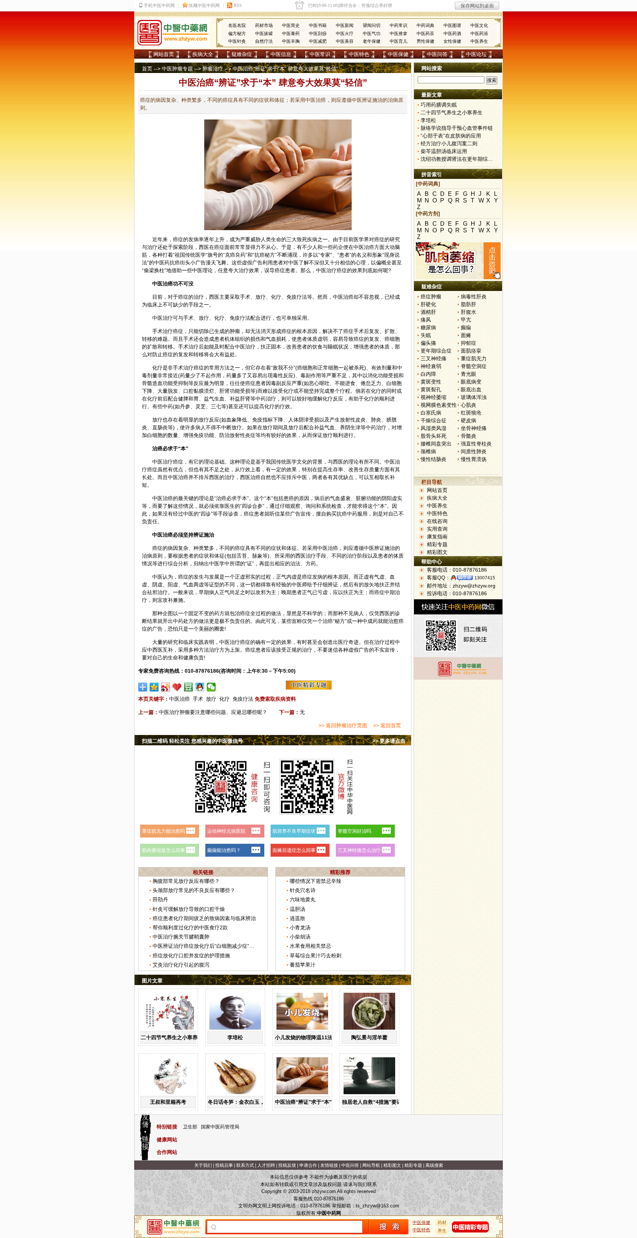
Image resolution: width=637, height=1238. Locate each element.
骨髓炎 (468, 436)
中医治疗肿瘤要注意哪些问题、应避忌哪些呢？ (213, 712)
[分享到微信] (211, 687)
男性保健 (425, 41)
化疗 (224, 699)
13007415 (484, 577)
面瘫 (466, 335)
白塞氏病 (431, 413)
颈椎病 (428, 451)
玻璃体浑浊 (474, 397)
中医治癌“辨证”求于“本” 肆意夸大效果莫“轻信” (330, 1102)
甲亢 (466, 320)
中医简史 (291, 25)
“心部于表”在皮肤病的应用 (451, 136)
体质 (312, 339)
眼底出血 (471, 389)
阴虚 (157, 584)
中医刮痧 (318, 33)
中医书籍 (318, 25)
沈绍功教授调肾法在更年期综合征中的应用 (470, 159)
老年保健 (371, 41)
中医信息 (281, 54)
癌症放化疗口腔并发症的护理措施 (191, 955)
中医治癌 (179, 699)
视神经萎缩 (433, 397)
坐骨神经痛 (474, 428)
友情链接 (329, 1165)
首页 (147, 69)
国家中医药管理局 (220, 1127)
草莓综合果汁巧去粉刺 (315, 955)
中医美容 (345, 41)
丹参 (185, 406)
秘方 (270, 255)
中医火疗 (345, 33)
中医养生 (479, 41)
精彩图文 (437, 552)
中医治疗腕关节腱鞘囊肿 (181, 937)
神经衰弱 (431, 366)
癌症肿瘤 (431, 296)
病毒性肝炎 (474, 296)
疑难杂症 (242, 54)
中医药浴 (479, 33)
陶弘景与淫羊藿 (369, 1037)
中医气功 (371, 33)
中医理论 (202, 270)
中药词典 (425, 25)
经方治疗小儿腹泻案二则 (449, 143)
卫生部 (190, 1127)
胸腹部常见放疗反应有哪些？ (186, 881)
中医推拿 (398, 33)
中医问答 (437, 54)
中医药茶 (425, 33)
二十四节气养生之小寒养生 (172, 1037)
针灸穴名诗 (303, 890)
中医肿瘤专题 (177, 69)
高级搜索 (434, 1165)
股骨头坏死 (433, 436)
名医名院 (237, 25)
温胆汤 (297, 909)
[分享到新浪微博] (165, 687)
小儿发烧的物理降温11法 (304, 1037)
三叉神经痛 (433, 358)
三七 (216, 406)
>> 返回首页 (387, 725)
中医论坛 (476, 54)
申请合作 (308, 1165)
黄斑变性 (431, 382)
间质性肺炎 (474, 451)
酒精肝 (428, 312)
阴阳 (387, 498)
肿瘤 (235, 331)
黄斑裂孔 (431, 389)
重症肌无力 (474, 358)
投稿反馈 (287, 1165)
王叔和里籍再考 (168, 1102)
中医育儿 (398, 41)
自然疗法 (264, 41)
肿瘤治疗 (212, 69)
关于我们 (203, 1165)
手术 (198, 699)
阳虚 (173, 584)
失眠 (426, 335)
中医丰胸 (291, 41)
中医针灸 (237, 41)
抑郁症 (468, 343)
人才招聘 (266, 1165)
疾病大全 (202, 54)
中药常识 (398, 25)
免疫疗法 (243, 699)
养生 (442, 1230)
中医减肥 (318, 41)
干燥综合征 (433, 420)
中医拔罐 (264, 33)
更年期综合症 (436, 351)
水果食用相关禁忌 (310, 946)
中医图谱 (452, 25)
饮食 (317, 347)
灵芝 (200, 406)
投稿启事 (224, 1165)
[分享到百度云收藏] (177, 687)
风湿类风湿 (433, 428)
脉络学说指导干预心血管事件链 (457, 128)
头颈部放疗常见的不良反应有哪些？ (194, 890)
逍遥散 (297, 918)
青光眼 (468, 374)
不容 (364, 297)
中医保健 (398, 54)
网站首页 (163, 54)
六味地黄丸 (303, 899)
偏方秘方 (237, 33)
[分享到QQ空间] (154, 687)
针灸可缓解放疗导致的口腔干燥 (189, 909)
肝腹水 (468, 312)
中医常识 (320, 54)
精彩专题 (437, 544)
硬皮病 (468, 420)
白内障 (428, 374)
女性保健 (452, 41)
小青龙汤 (300, 927)
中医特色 (359, 54)
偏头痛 (428, 343)
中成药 (370, 621)
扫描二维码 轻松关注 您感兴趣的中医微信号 (192, 741)
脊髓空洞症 (474, 366)
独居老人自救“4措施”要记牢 (374, 1102)
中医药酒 (452, 33)
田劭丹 (160, 899)
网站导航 (371, 1165)
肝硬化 (428, 304)
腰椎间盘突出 (436, 444)
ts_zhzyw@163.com (377, 1205)
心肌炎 (468, 405)
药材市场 (264, 25)
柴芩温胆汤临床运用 (444, 151)
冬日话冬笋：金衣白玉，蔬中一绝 (246, 1102)
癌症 (178, 239)
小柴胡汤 (300, 937)
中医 (359, 247)
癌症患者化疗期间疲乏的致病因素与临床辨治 (204, 918)
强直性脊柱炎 (476, 444)
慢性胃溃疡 (474, 459)
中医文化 (479, 25)
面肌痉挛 (471, 351)
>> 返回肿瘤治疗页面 (342, 725)
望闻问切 (371, 25)
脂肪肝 (468, 304)
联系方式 (245, 1165)
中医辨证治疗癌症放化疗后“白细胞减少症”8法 (205, 946)
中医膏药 (291, 33)
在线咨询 (437, 521)
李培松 (235, 1037)
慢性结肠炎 (433, 459)
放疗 (211, 699)
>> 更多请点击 (388, 741)
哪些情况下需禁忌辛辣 (315, 881)
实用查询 (437, 529)
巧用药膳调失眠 (439, 105)
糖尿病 (428, 327)
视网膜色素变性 (439, 405)
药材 (442, 1222)
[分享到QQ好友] (200, 687)
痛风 (426, 320)
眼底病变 (471, 382)
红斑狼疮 (471, 413)
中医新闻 (345, 25)
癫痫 (466, 327)
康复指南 (437, 537)
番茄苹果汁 (303, 965)
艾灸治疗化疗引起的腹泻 (181, 965)
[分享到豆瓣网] (188, 687)
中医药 (162, 263)
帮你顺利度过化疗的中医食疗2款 (190, 927)
